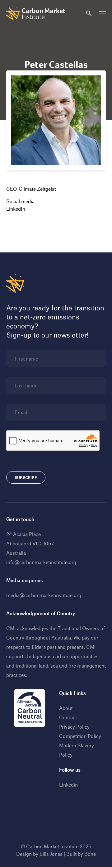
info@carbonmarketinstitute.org (41, 562)
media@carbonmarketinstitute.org (43, 595)
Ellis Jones (51, 854)
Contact (68, 717)
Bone (90, 854)
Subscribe (26, 477)
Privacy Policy (74, 727)
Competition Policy (80, 736)
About (65, 708)
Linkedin (68, 785)
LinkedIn (15, 209)
